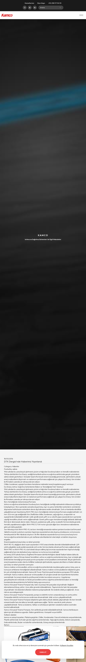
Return (6, 625)
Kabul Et (43, 652)
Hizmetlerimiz (29, 3)
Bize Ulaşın (41, 3)
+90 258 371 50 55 (54, 3)
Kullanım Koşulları (66, 645)
